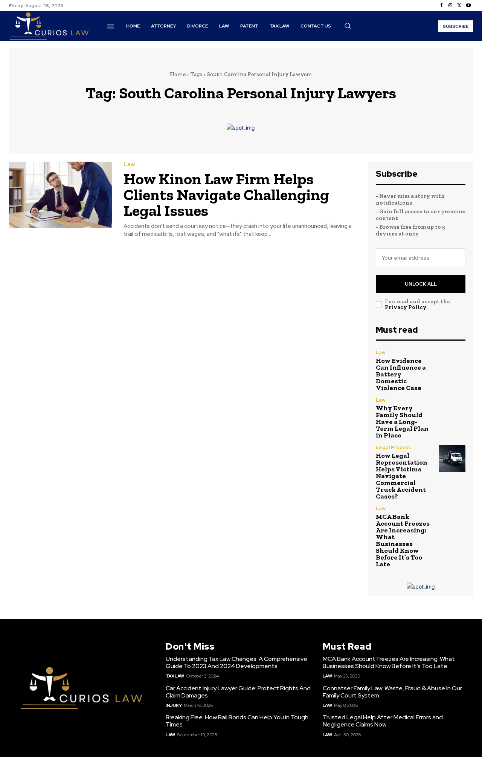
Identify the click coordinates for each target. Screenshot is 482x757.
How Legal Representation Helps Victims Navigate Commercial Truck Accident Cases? (401, 475)
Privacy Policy (405, 307)
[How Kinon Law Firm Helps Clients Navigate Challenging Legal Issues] (60, 195)
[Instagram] (450, 5)
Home (178, 74)
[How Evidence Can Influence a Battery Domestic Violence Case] (452, 363)
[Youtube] (468, 5)
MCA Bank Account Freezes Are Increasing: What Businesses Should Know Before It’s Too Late (403, 540)
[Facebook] (441, 5)
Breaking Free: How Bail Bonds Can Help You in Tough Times (237, 720)
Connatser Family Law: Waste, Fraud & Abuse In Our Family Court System (392, 691)
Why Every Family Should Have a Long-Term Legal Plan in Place (402, 421)
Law (129, 164)
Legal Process (393, 447)
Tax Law (175, 676)
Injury (174, 705)
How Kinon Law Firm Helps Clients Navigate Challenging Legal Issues (226, 194)
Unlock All (421, 284)
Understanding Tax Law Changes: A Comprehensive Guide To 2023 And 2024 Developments (236, 662)
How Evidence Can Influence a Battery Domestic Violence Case (401, 374)
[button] (347, 25)
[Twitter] (459, 5)
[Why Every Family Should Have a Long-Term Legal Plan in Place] (452, 411)
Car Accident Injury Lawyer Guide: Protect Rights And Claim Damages (238, 691)
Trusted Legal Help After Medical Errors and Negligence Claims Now (383, 720)
